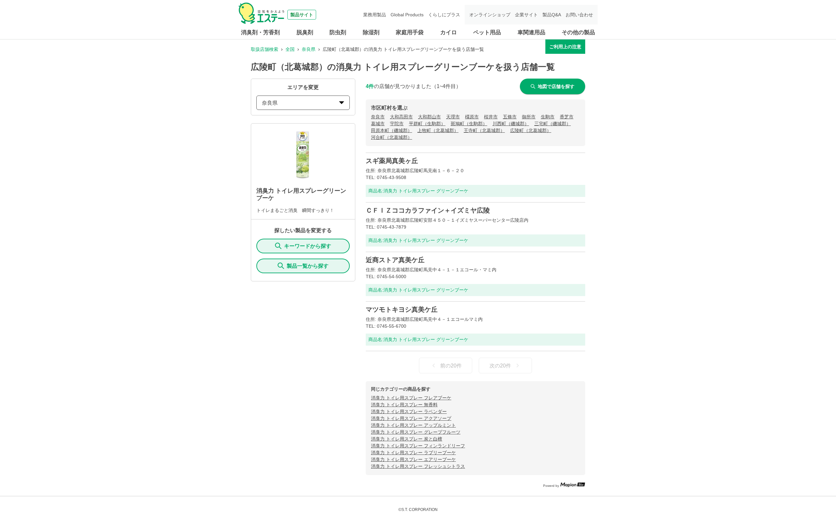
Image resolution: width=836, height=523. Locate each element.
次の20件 (500, 365)
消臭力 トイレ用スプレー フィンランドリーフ (418, 445)
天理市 (453, 116)
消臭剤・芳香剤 (260, 32)
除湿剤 (371, 32)
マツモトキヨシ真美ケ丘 (402, 309)
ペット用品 (487, 32)
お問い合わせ (579, 14)
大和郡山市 (429, 116)
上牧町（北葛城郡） (437, 130)
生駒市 (548, 116)
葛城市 (378, 123)
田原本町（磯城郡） (391, 130)
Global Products (407, 14)
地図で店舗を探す (556, 86)
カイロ (448, 32)
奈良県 (308, 49)
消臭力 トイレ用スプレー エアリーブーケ (413, 459)
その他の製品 (578, 32)
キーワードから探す (307, 246)
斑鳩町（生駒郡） (469, 123)
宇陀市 (397, 123)
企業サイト (526, 14)
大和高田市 (401, 116)
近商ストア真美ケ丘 (395, 259)
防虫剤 (338, 32)
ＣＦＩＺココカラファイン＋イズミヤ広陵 (428, 210)
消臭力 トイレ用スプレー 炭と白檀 (406, 438)
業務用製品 (374, 14)
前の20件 (451, 365)
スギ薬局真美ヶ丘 (392, 160)
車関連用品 (531, 32)
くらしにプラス (444, 14)
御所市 (529, 116)
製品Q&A (551, 14)
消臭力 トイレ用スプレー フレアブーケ (411, 397)
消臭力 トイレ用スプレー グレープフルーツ (415, 432)
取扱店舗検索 (264, 49)
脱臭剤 (305, 32)
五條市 (510, 116)
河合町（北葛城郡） (391, 137)
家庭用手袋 (410, 32)
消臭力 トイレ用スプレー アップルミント (413, 425)
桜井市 (491, 116)
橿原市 (472, 116)
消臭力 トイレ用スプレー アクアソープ (411, 418)
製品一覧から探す (308, 266)
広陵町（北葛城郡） (530, 130)
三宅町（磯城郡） (552, 123)
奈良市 (378, 116)
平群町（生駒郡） (427, 123)
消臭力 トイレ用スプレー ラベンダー (409, 411)
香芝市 (566, 116)
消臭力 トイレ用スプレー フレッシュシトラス (418, 466)
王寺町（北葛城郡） (484, 130)
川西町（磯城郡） (510, 123)
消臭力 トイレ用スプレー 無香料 (404, 404)
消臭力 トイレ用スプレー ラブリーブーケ (413, 452)
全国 (290, 49)
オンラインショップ (489, 14)
